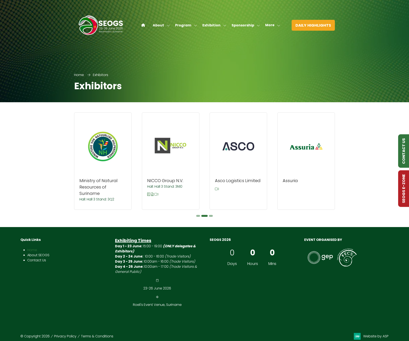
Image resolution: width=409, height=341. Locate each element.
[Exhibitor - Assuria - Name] (306, 161)
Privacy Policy (65, 336)
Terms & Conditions (97, 336)
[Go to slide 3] (211, 216)
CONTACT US (403, 151)
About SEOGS (38, 255)
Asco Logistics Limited (238, 181)
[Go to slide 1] (198, 216)
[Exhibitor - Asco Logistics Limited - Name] (238, 161)
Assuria (290, 181)
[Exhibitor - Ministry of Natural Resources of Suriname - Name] (102, 161)
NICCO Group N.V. (165, 181)
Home (79, 74)
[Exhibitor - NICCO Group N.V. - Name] (170, 161)
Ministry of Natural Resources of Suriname (98, 187)
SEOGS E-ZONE (403, 188)
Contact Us (36, 260)
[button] (271, 25)
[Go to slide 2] (204, 216)
